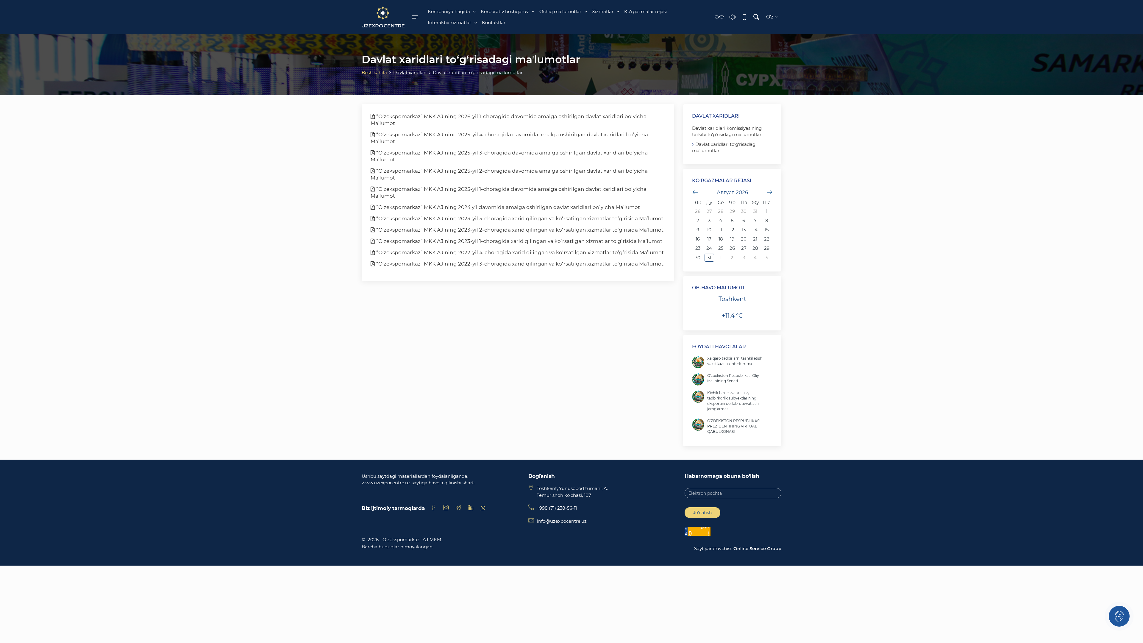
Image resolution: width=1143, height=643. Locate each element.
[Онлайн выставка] (1119, 616)
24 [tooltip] (709, 248)
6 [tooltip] (743, 220)
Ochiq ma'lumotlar (560, 11)
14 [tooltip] (755, 229)
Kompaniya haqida (449, 11)
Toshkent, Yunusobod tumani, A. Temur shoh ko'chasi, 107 (572, 492)
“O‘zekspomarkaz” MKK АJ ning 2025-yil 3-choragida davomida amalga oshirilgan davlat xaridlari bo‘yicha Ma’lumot (509, 156)
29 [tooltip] (732, 211)
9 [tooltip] (698, 229)
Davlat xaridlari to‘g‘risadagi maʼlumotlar (724, 147)
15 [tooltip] (767, 229)
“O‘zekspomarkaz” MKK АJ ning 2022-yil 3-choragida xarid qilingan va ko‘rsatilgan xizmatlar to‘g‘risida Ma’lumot (519, 264)
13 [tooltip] (744, 229)
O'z (770, 17)
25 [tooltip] (720, 248)
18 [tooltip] (721, 239)
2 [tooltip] (698, 220)
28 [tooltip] (721, 211)
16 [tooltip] (698, 239)
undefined (695, 192)
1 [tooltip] (766, 211)
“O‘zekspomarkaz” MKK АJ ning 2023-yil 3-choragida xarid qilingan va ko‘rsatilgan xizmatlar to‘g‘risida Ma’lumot (519, 218)
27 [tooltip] (709, 211)
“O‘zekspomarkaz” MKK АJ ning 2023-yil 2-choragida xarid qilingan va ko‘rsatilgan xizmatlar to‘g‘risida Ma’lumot (519, 230)
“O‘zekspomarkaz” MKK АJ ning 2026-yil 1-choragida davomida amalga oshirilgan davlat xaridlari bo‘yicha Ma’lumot (509, 119)
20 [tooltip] (744, 239)
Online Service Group (757, 548)
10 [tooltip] (709, 229)
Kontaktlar (493, 22)
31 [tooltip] (755, 211)
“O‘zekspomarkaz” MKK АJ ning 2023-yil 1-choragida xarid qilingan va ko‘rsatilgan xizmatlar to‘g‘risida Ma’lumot (518, 241)
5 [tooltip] (732, 220)
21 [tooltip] (755, 239)
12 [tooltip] (732, 229)
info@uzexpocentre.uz (562, 521)
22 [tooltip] (766, 239)
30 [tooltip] (744, 211)
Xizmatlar (602, 11)
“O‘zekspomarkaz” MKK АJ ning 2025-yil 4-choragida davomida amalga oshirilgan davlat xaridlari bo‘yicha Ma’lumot (509, 138)
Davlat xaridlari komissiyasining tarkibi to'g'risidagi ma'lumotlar (727, 131)
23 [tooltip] (697, 248)
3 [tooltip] (709, 220)
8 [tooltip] (766, 220)
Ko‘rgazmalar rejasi (645, 11)
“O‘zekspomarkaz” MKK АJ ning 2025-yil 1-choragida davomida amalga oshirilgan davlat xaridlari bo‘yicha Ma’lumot (509, 192)
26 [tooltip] (697, 211)
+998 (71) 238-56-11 (557, 508)
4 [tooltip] (720, 220)
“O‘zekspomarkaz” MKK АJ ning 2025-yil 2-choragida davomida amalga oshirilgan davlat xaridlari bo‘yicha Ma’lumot (509, 174)
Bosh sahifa (374, 72)
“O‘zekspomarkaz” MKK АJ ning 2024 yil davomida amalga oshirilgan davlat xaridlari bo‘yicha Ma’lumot (507, 207)
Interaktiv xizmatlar (449, 22)
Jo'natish (702, 512)
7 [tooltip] (755, 220)
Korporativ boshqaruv (505, 11)
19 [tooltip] (732, 239)
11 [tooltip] (720, 229)
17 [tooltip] (709, 239)
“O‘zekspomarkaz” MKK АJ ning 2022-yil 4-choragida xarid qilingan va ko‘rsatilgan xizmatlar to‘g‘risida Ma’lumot (519, 252)
